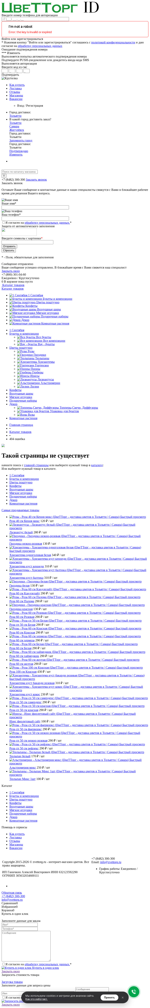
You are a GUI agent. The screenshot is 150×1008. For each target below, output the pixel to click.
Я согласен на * (38, 964)
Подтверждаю (18, 151)
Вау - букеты (46, 344)
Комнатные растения (55, 323)
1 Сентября (35, 295)
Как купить (17, 85)
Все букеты (43, 337)
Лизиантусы (46, 379)
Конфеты (31, 305)
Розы (31, 351)
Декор (25, 320)
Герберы (37, 372)
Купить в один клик (45, 967)
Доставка (15, 88)
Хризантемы (46, 361)
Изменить (15, 154)
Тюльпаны (42, 358)
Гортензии (42, 365)
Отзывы (14, 92)
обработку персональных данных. (47, 222)
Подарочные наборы (54, 316)
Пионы (35, 369)
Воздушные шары (49, 309)
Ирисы (34, 376)
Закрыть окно (11, 271)
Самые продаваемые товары (20, 510)
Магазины (16, 95)
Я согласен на (38, 222)
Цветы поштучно (47, 302)
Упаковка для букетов (64, 411)
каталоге (97, 465)
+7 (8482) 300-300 (13, 896)
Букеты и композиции (57, 298)
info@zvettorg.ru (110, 862)
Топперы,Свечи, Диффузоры (79, 407)
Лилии (34, 386)
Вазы (31, 414)
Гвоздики (40, 354)
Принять (109, 997)
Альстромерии (50, 383)
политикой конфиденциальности (113, 42)
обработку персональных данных (40, 46)
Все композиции (54, 340)
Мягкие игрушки (47, 313)
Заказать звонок (36, 179)
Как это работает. (36, 999)
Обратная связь (12, 892)
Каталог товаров (13, 285)
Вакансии (15, 99)
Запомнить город (20, 140)
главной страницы (36, 465)
